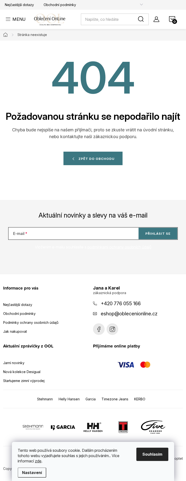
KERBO (139, 399)
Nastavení (32, 472)
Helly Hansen (69, 399)
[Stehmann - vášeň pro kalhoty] (33, 426)
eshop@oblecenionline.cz (129, 314)
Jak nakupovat (15, 331)
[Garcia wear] (63, 426)
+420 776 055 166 (121, 303)
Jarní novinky (13, 363)
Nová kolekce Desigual (21, 372)
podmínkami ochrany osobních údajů (119, 247)
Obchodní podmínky (60, 5)
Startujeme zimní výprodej (24, 381)
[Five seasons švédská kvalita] (153, 426)
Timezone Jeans (114, 399)
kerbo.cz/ (112, 329)
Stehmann (45, 399)
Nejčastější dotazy (19, 5)
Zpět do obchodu (96, 159)
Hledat (142, 19)
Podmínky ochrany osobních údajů (30, 322)
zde (38, 461)
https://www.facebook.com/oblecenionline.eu (99, 329)
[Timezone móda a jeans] (123, 426)
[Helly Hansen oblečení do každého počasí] (93, 426)
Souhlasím (152, 454)
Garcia (90, 399)
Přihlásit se (157, 233)
